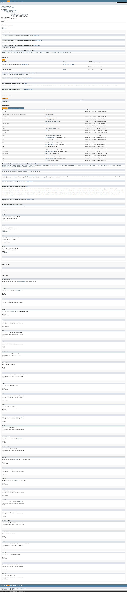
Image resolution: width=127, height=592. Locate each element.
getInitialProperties (13, 171)
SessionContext (52, 112)
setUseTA (11, 195)
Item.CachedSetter (29, 52)
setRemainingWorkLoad (117, 165)
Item (34, 50)
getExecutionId (9, 165)
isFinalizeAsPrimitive (49, 133)
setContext (47, 137)
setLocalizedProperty (47, 177)
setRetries (47, 155)
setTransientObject (5, 195)
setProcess (106, 165)
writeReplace (23, 195)
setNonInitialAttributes (102, 194)
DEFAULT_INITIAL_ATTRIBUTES (68, 64)
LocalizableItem (38, 40)
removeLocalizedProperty (6, 177)
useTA (19, 195)
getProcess (27, 165)
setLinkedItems (41, 194)
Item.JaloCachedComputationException (64, 52)
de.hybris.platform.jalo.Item (9, 11)
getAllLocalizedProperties (7, 176)
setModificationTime (93, 194)
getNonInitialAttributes (22, 171)
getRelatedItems (31, 171)
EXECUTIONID (4, 74)
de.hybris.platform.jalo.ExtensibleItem (12, 12)
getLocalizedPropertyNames (90, 176)
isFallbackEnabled (120, 176)
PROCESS (10, 74)
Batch (5, 24)
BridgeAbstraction (28, 89)
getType (79, 165)
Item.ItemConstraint (46, 52)
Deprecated (16, 585)
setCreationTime (27, 194)
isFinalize (47, 130)
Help (22, 585)
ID (7, 74)
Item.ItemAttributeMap (38, 52)
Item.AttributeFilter (6, 52)
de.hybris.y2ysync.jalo (8, 6)
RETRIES (64, 69)
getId (20, 165)
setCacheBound (14, 194)
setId (99, 165)
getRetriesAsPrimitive (49, 119)
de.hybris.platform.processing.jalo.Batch (18, 15)
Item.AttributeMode (14, 52)
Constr (10, 588)
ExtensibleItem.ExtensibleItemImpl (8, 47)
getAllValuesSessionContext (50, 176)
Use (11, 585)
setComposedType (20, 194)
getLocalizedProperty (60, 176)
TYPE (27, 74)
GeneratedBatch (34, 163)
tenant (5, 91)
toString (15, 195)
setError (46, 142)
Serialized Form (3, 28)
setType (29, 166)
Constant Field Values (5, 231)
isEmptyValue (114, 176)
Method (13, 588)
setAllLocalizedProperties (27, 177)
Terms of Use (24, 591)
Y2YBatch (2, 21)
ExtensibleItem (36, 45)
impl (3, 91)
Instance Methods (11, 108)
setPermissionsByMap (115, 194)
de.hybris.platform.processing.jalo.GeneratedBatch (19, 14)
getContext (47, 111)
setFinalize (47, 149)
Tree (13, 585)
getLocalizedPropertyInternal (78, 176)
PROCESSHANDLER (15, 74)
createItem (4, 165)
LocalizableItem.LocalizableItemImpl (9, 42)
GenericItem (36, 35)
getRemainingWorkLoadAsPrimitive (58, 165)
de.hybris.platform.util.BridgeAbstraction (9, 10)
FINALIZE (65, 67)
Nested (5, 588)
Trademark (20, 591)
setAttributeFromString (6, 194)
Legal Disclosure (15, 591)
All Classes (2, 2)
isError (46, 123)
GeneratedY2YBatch (5, 101)
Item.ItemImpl (53, 52)
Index (20, 585)
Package (5, 585)
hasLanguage (109, 176)
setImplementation (34, 194)
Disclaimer (5, 591)
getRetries (47, 116)
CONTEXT (64, 62)
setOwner (109, 194)
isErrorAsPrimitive (48, 126)
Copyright (2, 591)
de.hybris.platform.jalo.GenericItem (14, 13)
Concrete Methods (20, 108)
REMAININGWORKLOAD (22, 74)
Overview (1, 585)
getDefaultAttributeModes (49, 114)
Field (7, 588)
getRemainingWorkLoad (38, 165)
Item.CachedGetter (22, 52)
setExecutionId (88, 165)
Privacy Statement (10, 591)
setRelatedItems (38, 171)
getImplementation (5, 171)
